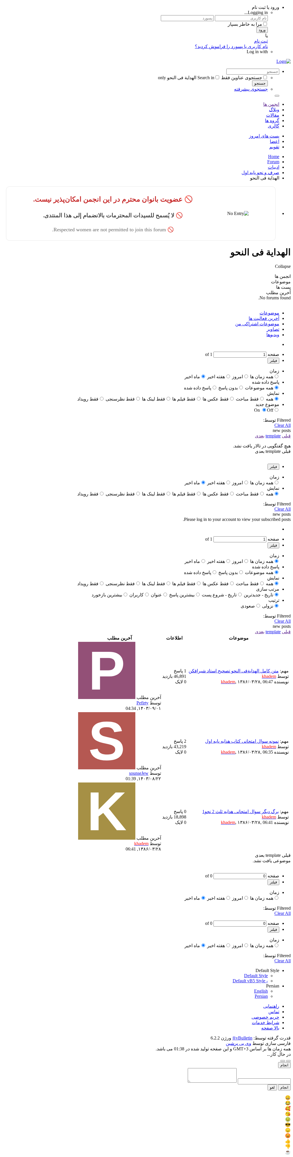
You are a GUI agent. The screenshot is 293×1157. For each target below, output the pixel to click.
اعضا (274, 141)
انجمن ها (271, 104)
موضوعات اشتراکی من (257, 323)
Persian (261, 996)
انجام (284, 1065)
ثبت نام (261, 41)
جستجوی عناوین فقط (241, 77)
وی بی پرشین (238, 1043)
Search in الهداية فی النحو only (186, 77)
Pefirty (142, 702)
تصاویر (273, 329)
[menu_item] (146, 1097)
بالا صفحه (270, 1027)
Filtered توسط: (277, 420)
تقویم (274, 146)
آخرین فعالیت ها (264, 318)
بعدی (259, 435)
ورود (262, 30)
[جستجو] (277, 96)
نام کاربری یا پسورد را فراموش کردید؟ (231, 46)
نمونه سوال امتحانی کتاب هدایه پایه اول (242, 741)
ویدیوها (272, 334)
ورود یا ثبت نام (265, 7)
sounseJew (139, 773)
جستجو (260, 83)
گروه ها (272, 120)
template (273, 435)
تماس (273, 1011)
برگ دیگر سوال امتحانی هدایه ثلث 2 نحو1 (240, 811)
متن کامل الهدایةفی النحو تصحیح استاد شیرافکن (234, 670)
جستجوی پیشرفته (251, 89)
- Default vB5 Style (250, 980)
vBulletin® (242, 1037)
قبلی (286, 435)
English (261, 991)
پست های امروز (264, 136)
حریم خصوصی (265, 1017)
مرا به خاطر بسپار (245, 24)
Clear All (282, 425)
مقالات (272, 115)
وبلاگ (274, 109)
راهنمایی (271, 1006)
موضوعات (269, 312)
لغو (272, 1087)
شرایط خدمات (265, 1022)
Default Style (256, 975)
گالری (273, 126)
